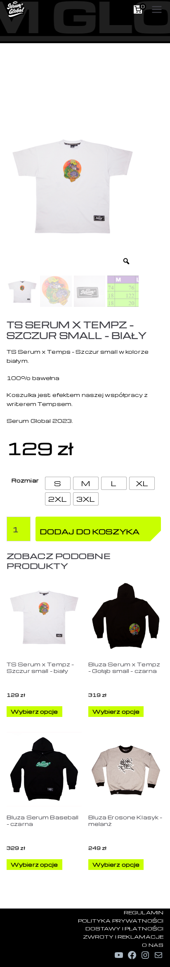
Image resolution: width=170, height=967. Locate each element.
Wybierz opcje (34, 711)
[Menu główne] (156, 9)
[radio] (57, 483)
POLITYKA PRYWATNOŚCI (120, 920)
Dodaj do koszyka (89, 531)
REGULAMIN (143, 912)
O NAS (152, 944)
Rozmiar (25, 480)
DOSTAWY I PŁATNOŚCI (124, 928)
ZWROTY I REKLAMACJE (123, 936)
